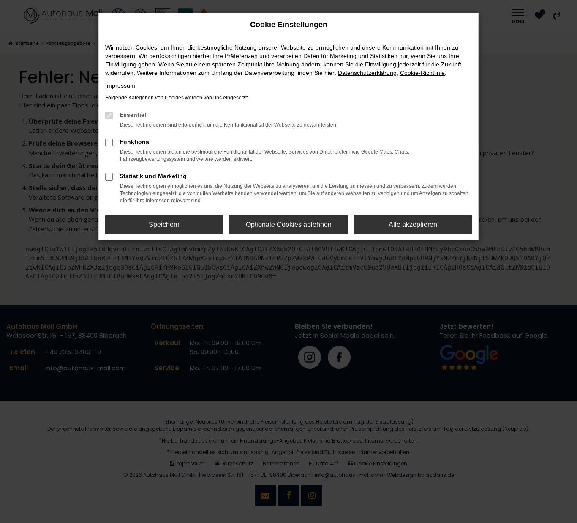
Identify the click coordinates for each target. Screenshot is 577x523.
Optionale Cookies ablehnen (289, 224)
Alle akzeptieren (413, 224)
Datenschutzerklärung (367, 72)
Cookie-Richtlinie (422, 72)
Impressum (120, 85)
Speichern (164, 224)
